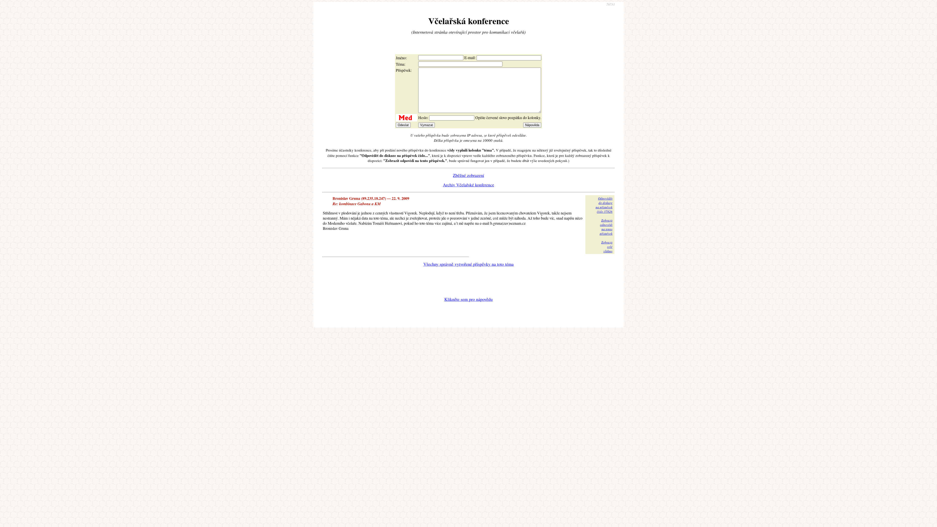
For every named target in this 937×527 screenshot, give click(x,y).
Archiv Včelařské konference (468, 185)
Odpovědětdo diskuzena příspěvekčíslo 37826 (604, 205)
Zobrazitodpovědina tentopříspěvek (606, 227)
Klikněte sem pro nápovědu (468, 299)
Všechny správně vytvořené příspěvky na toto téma (468, 264)
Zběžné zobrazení (468, 175)
